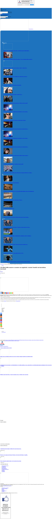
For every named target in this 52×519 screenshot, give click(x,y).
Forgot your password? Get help (4, 14)
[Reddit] (4, 293)
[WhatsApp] (10, 275)
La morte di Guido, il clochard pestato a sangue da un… (13, 94)
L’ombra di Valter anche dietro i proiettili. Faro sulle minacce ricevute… (15, 76)
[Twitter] (4, 275)
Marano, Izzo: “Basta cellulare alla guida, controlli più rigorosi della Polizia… (16, 50)
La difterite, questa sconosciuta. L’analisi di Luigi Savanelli (13, 164)
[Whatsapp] (11, 293)
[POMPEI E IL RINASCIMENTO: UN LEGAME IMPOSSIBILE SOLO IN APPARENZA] (8, 189)
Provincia (3, 130)
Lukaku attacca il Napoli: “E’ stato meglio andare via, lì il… (14, 253)
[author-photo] (2, 344)
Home (3, 42)
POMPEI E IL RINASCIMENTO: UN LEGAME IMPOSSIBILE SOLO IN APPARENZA (19, 191)
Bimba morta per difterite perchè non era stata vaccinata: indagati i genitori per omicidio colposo (16, 356)
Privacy (3, 489)
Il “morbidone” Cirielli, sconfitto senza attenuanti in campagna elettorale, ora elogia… (18, 172)
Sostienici (3, 491)
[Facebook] (1, 275)
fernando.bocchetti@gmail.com (7, 485)
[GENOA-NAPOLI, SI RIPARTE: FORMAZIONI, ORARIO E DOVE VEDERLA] (8, 234)
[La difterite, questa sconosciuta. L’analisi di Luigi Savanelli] (8, 162)
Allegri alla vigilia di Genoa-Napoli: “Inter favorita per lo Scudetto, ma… (16, 244)
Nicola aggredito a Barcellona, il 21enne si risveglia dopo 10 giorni (15, 120)
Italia (2, 174)
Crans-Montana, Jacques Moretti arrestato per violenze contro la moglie (16, 103)
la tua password (10, 12)
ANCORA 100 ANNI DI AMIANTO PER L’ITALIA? (12, 340)
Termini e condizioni (4, 488)
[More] (13, 275)
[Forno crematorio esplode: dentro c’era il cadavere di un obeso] (2, 459)
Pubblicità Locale (4, 490)
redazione (1, 271)
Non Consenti (27, 4)
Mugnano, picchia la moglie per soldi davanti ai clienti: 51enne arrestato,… (16, 155)
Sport (2, 219)
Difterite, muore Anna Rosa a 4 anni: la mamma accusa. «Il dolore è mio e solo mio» (14, 374)
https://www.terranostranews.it (4, 346)
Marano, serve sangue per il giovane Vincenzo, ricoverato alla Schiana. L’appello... (14, 454)
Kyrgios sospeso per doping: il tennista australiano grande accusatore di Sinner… (17, 261)
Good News (3, 218)
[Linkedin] (5, 293)
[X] (2, 293)
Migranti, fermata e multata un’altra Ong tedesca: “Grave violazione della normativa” (18, 59)
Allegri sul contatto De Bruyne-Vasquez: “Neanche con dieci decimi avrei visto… (17, 227)
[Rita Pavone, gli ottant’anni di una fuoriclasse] (8, 181)
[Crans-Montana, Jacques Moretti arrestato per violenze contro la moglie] (8, 101)
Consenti (32, 4)
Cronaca (3, 86)
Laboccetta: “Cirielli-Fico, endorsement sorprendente (12, 85)
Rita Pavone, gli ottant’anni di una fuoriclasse (11, 182)
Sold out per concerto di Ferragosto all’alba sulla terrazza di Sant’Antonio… (16, 217)
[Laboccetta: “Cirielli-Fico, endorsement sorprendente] (8, 83)
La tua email (9, 16)
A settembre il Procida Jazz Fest (9, 208)
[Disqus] (26, 387)
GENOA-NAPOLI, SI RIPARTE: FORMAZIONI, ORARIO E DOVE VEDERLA (17, 235)
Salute (3, 265)
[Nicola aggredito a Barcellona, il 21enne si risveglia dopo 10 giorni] (8, 118)
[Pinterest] (7, 275)
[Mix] (9, 293)
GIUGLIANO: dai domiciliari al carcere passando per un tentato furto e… (16, 146)
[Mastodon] (8, 293)
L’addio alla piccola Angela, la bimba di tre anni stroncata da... (10, 448)
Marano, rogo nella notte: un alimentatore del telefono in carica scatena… (16, 111)
